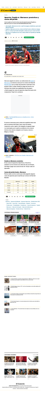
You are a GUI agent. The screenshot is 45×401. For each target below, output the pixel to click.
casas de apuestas (31, 205)
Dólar (29, 7)
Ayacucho (7, 7)
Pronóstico (33, 203)
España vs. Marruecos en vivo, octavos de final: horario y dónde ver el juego (23, 29)
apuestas (8, 201)
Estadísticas (23, 205)
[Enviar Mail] (5, 74)
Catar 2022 (14, 203)
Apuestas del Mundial (15, 201)
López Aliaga (34, 7)
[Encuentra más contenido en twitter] (11, 37)
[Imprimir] (21, 37)
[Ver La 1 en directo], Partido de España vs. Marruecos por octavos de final (23, 30)
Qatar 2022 (9, 203)
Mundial (28, 203)
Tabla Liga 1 (26, 7)
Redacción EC (9, 74)
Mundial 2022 (7, 84)
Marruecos (7, 82)
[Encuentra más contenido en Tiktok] (19, 37)
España (32, 81)
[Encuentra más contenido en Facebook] (8, 37)
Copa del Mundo (21, 203)
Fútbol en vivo (27, 208)
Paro (10, 7)
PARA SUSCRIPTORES (10, 276)
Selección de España (16, 207)
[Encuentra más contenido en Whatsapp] (16, 37)
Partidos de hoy (19, 208)
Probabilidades (16, 205)
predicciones (9, 205)
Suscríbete (13, 10)
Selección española (11, 208)
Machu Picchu (20, 7)
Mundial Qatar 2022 (35, 201)
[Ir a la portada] (20, 384)
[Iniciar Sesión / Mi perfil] (43, 7)
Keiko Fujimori (39, 7)
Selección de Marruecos (27, 207)
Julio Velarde (14, 7)
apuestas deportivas (25, 201)
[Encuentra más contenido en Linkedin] (13, 37)
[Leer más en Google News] (5, 37)
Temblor (3, 7)
